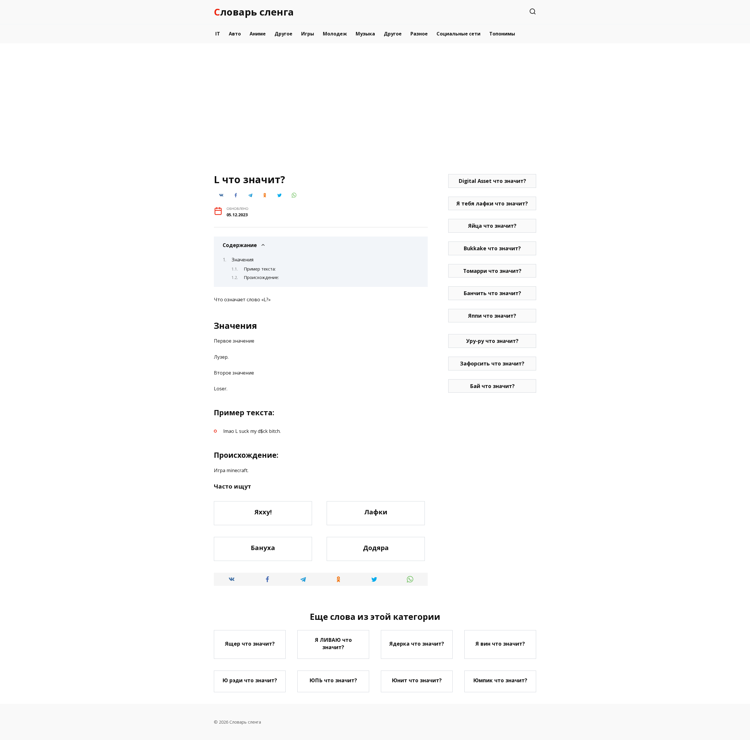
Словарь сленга (254, 11)
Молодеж (335, 33)
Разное (419, 33)
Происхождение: (261, 277)
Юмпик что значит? (500, 680)
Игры (307, 33)
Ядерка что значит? (416, 643)
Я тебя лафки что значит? (492, 203)
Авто (235, 33)
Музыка (365, 33)
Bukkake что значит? (492, 248)
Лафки (375, 511)
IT (217, 33)
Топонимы (502, 33)
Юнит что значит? (417, 680)
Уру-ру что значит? (492, 340)
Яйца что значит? (492, 225)
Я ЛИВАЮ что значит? (333, 643)
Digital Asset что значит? (492, 180)
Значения (242, 259)
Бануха (263, 547)
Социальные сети (458, 33)
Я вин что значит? (500, 643)
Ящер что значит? (250, 643)
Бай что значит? (492, 385)
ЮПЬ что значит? (333, 680)
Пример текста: (260, 269)
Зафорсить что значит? (492, 363)
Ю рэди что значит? (249, 680)
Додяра (376, 547)
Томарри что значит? (492, 270)
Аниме (258, 33)
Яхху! (263, 511)
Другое (283, 33)
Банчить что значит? (492, 293)
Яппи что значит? (492, 315)
